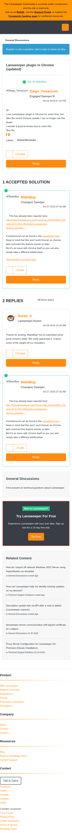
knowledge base (51, 236)
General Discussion (26, 140)
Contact (4, 728)
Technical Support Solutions (21, 595)
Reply (36, 163)
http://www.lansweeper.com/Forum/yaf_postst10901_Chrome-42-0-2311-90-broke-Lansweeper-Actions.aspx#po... (36, 224)
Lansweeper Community (18, 27)
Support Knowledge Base (13, 756)
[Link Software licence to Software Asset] (59, 300)
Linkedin (4, 798)
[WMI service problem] (66, 300)
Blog (2, 751)
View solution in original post (21, 259)
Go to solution (37, 81)
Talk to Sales (10, 780)
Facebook (5, 786)
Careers (4, 732)
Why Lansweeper (9, 685)
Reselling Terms (8, 828)
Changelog (6, 705)
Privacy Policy (7, 816)
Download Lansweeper (12, 701)
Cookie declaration (10, 820)
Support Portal (42, 12)
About (3, 724)
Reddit (20, 12)
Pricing (3, 697)
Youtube (4, 794)
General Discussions (17, 40)
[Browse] (5, 27)
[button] (9, 154)
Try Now (36, 536)
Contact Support (8, 760)
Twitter (3, 790)
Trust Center (6, 812)
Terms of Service (9, 824)
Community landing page (23, 16)
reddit (3, 802)
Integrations (6, 693)
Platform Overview (9, 689)
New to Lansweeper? (36, 508)
